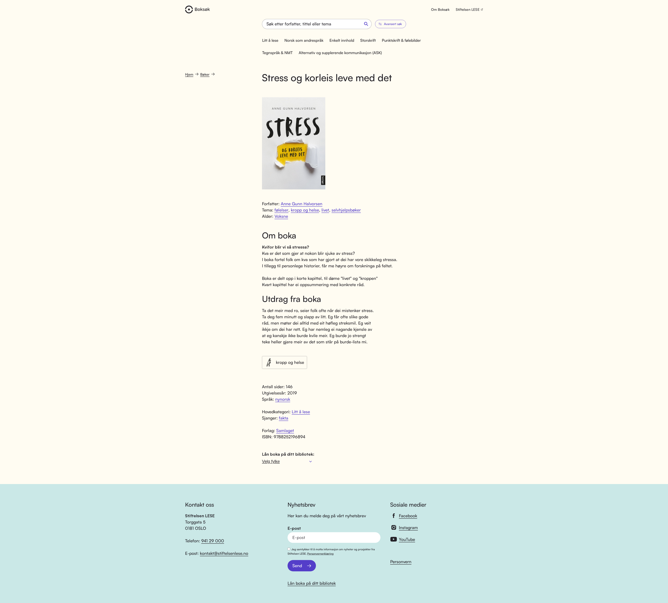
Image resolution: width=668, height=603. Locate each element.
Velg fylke (271, 461)
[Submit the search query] (366, 24)
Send (297, 565)
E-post (294, 528)
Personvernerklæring (320, 553)
